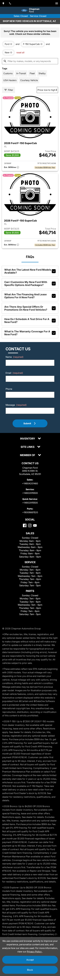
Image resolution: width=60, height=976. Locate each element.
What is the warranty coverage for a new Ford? (27, 333)
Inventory (28, 438)
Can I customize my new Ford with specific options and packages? (25, 283)
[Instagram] (29, 525)
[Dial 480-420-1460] (10, 3)
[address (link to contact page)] (3, 3)
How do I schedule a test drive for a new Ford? (26, 321)
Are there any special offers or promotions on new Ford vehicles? (25, 308)
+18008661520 (30, 512)
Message (16, 404)
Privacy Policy (34, 951)
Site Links (28, 447)
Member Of (28, 455)
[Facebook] (24, 525)
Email (14, 372)
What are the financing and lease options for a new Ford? (25, 296)
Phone (9, 388)
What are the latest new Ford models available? (27, 271)
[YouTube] (35, 525)
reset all (20, 52)
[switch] (56, 3)
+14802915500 (30, 493)
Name (14, 356)
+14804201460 (30, 483)
